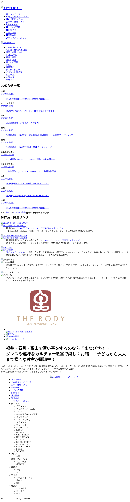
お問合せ (12, 30)
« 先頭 (6, 212)
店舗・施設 (12, 24)
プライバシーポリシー (18, 38)
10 (16, 212)
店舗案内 (15, 387)
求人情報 (12, 32)
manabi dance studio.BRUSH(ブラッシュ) (62, 240)
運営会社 (12, 35)
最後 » (24, 212)
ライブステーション (15, 252)
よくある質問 (14, 27)
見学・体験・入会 (16, 22)
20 (18, 212)
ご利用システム (16, 19)
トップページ (14, 14)
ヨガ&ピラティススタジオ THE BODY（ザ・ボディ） (40, 228)
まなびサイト (9, 498)
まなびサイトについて (19, 16)
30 (19, 212)
